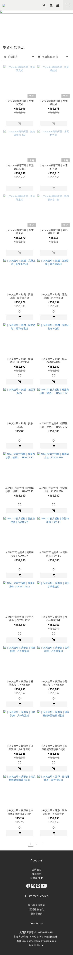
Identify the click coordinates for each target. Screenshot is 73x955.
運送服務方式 (36, 909)
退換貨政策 (36, 913)
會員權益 (36, 873)
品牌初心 (36, 869)
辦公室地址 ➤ (36, 945)
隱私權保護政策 (36, 905)
